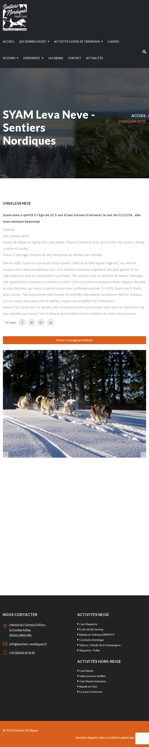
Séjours (9, 58)
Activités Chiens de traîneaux (77, 41)
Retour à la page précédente (74, 340)
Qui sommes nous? (32, 41)
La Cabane (55, 58)
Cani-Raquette (88, 624)
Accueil (8, 41)
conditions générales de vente (126, 737)
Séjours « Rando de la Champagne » (100, 645)
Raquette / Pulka (89, 650)
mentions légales (86, 737)
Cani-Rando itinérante (92, 681)
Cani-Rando (86, 670)
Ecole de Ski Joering (91, 629)
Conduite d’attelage (91, 639)
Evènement (31, 58)
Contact (74, 58)
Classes (113, 41)
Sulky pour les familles (92, 676)
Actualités (94, 58)
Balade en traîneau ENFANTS (96, 634)
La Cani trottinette (90, 691)
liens (102, 737)
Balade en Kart (88, 686)
